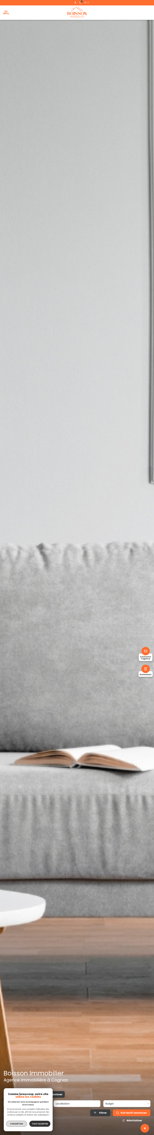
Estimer (57, 1094)
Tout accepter (40, 1123)
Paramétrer (16, 1123)
